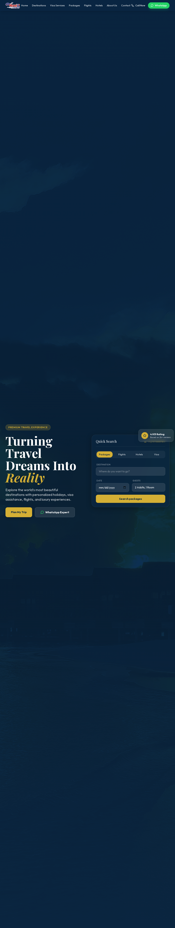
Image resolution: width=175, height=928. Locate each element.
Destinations (39, 5)
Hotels (99, 5)
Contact (125, 5)
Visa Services (57, 5)
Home (24, 5)
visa (156, 454)
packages (104, 454)
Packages (74, 5)
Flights (87, 5)
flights (122, 454)
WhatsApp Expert (57, 512)
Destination (104, 464)
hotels (139, 454)
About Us (112, 5)
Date (99, 480)
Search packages (130, 498)
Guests (136, 480)
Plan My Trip (19, 512)
